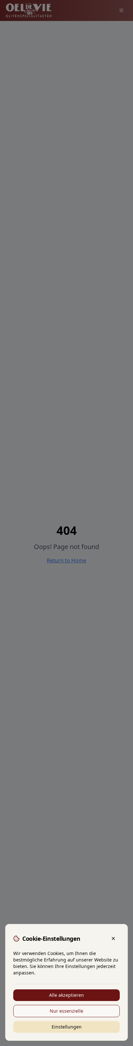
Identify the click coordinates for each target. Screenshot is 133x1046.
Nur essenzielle (66, 1011)
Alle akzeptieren (66, 995)
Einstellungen (67, 1027)
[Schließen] (113, 938)
